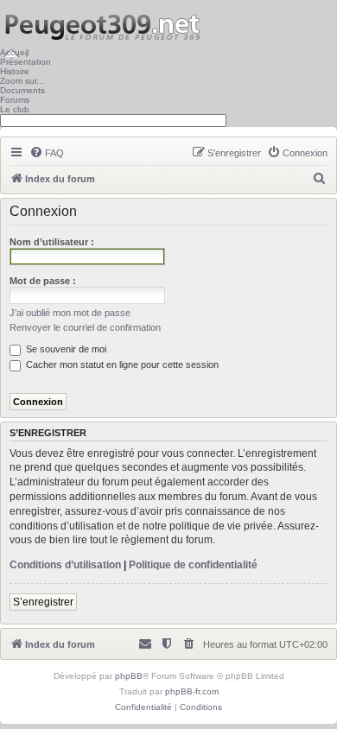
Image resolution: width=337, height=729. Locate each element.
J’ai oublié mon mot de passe (70, 312)
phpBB (129, 676)
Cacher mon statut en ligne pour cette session (121, 364)
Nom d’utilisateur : (52, 242)
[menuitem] (46, 153)
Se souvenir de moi (64, 349)
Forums (14, 100)
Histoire (14, 71)
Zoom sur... (22, 81)
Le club (14, 109)
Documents (22, 90)
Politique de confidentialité (193, 565)
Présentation (25, 62)
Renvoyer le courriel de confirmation (85, 327)
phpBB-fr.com (192, 691)
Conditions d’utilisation (65, 565)
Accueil (14, 52)
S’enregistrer (43, 602)
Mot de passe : (43, 281)
